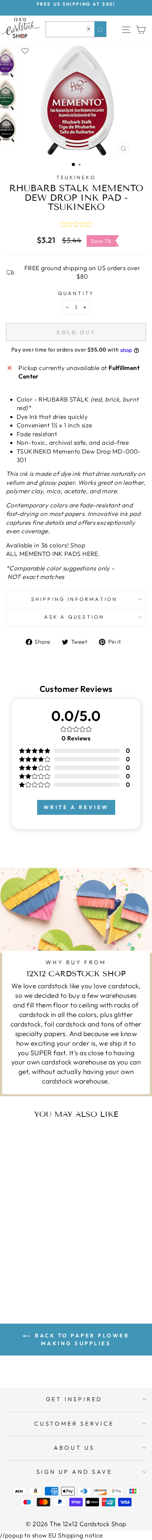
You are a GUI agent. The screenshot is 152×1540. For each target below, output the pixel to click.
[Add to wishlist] (25, 50)
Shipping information (74, 599)
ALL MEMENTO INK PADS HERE (52, 554)
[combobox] (76, 29)
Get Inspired (74, 1399)
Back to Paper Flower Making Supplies (81, 1339)
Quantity (76, 293)
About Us (74, 1447)
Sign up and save (74, 1471)
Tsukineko (76, 177)
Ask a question (74, 617)
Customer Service (74, 1423)
